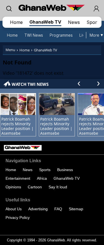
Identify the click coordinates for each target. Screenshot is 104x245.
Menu (10, 49)
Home (16, 22)
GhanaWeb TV (45, 22)
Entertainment (18, 178)
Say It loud (58, 187)
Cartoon (35, 187)
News (74, 22)
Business (65, 170)
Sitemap (76, 209)
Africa (42, 178)
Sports (94, 22)
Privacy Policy (18, 217)
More (94, 35)
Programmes (61, 35)
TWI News (33, 35)
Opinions (13, 187)
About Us (14, 209)
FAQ (58, 209)
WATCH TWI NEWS (30, 84)
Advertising (38, 209)
